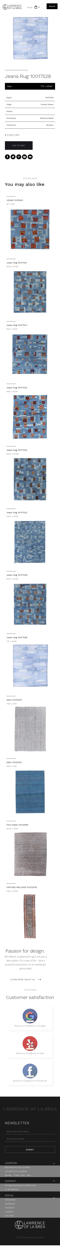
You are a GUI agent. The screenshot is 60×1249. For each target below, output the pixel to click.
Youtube (9, 1216)
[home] (12, 7)
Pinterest (9, 1208)
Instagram (10, 1200)
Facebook (10, 1204)
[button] (36, 7)
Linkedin (9, 1212)
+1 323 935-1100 (11, 1189)
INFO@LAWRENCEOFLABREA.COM (20, 1185)
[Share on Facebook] (7, 156)
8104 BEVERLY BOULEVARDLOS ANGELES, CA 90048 (17, 1169)
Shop (29, 8)
